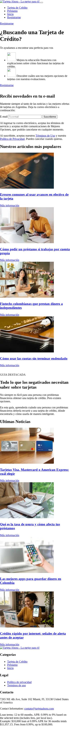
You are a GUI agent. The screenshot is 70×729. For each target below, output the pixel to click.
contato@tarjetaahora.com (39, 708)
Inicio (10, 14)
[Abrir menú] (41, 2)
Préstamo (12, 10)
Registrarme (14, 17)
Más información (9, 205)
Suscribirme (50, 116)
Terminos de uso (16, 685)
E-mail (4, 116)
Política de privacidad (19, 682)
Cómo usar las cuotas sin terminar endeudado (33, 358)
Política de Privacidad (12, 138)
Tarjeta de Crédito (17, 7)
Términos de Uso (45, 135)
